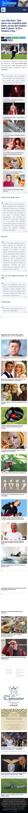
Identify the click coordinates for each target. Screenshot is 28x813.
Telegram (23, 37)
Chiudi (15, 811)
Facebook (8, 37)
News (7, 17)
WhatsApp (15, 37)
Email (11, 40)
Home (2, 17)
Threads (4, 40)
